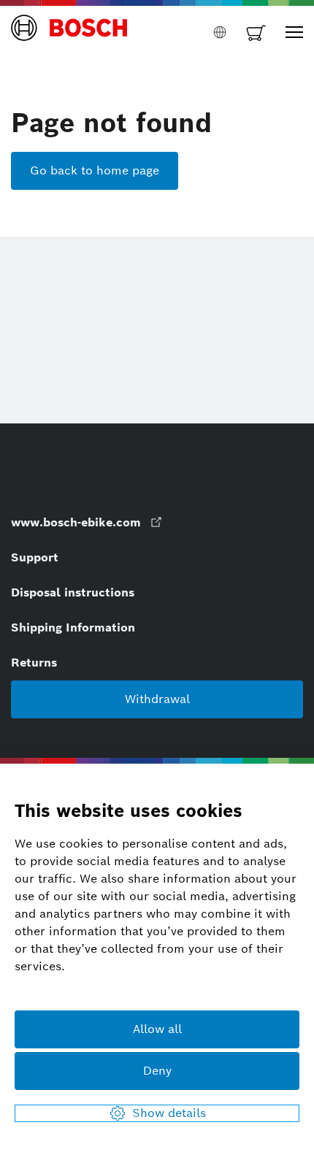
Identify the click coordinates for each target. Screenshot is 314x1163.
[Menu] (294, 32)
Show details (169, 1113)
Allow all (157, 1029)
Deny (157, 1070)
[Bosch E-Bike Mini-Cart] (256, 32)
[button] (69, 32)
